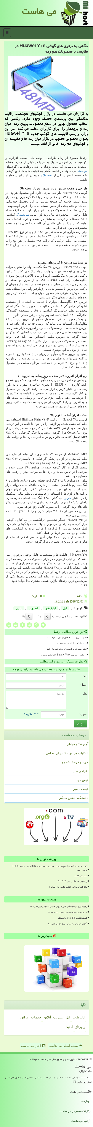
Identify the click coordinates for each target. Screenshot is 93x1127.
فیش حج (82, 780)
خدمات (36, 1017)
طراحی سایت (79, 771)
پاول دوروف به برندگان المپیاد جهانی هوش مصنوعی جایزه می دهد (58, 906)
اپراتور (24, 1017)
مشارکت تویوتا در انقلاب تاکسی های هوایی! (68, 887)
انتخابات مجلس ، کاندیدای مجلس (67, 753)
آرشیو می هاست (80, 1121)
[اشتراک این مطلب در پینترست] (36, 624)
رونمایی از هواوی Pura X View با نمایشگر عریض (64, 655)
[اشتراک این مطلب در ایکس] (43, 624)
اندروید (33, 608)
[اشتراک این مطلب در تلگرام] (29, 624)
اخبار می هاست (31, 1045)
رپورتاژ (80, 1027)
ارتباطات (78, 1017)
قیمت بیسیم (80, 789)
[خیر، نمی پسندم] (29, 616)
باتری (19, 608)
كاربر (68, 498)
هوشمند (82, 171)
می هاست (39, 11)
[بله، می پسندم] (47, 616)
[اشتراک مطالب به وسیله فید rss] (9, 624)
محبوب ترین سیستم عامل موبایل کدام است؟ (67, 637)
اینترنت (58, 1017)
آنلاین (47, 1017)
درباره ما (85, 1101)
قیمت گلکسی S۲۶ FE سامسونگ (72, 643)
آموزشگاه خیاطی (77, 744)
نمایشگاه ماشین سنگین (73, 798)
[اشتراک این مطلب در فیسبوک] (22, 624)
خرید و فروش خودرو (75, 762)
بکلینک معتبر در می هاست (75, 1111)
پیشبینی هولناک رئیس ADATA (72, 881)
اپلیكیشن (50, 608)
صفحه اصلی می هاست (64, 1045)
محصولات (46, 175)
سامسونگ (22, 214)
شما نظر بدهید (80, 875)
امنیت (69, 1027)
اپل (65, 608)
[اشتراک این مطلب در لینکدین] (16, 624)
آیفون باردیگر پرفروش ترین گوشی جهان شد (67, 649)
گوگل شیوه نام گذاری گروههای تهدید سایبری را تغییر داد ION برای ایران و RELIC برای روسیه (49, 868)
